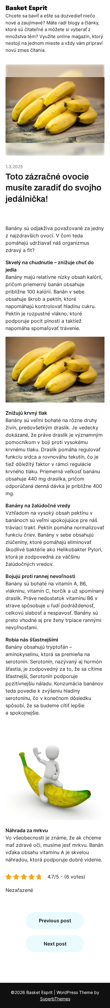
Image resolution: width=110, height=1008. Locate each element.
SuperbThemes (55, 998)
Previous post (55, 920)
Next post (55, 944)
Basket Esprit (26, 8)
